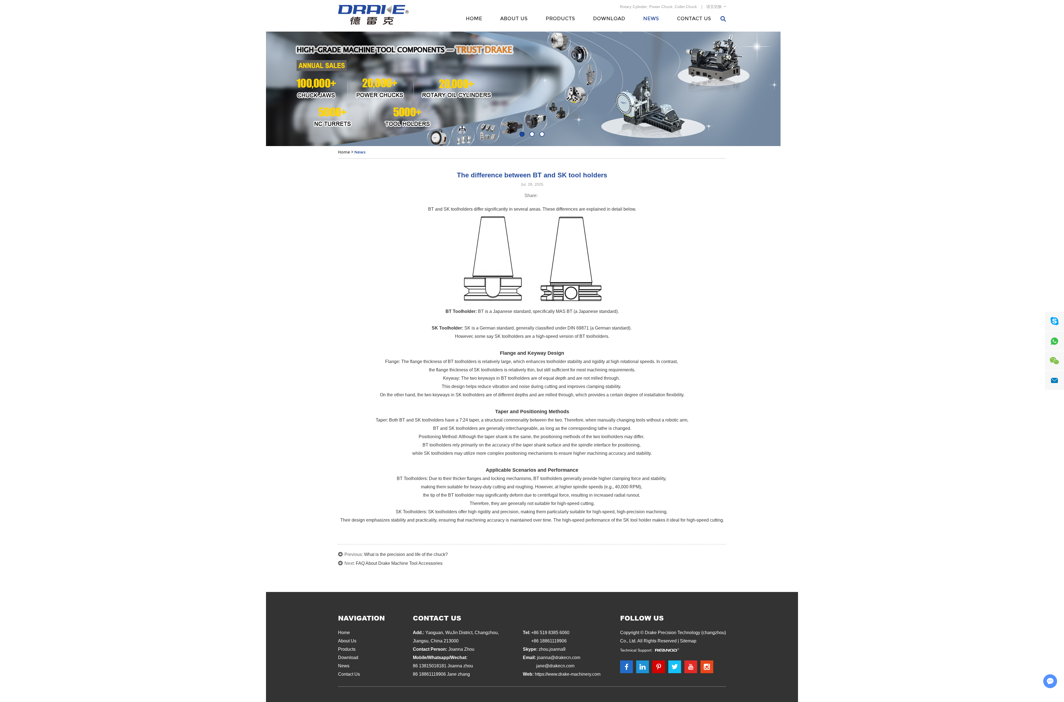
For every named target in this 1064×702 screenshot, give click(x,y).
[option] (532, 89)
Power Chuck (660, 6)
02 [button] (532, 134)
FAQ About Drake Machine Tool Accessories (399, 563)
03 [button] (541, 134)
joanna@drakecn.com (558, 657)
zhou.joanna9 (552, 649)
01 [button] (522, 134)
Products (560, 19)
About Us (514, 19)
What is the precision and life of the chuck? (406, 554)
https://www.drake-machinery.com (567, 674)
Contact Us (694, 19)
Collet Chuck (686, 6)
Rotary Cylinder (633, 6)
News (651, 19)
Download (609, 19)
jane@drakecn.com (555, 665)
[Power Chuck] (532, 89)
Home (474, 19)
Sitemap (688, 641)
